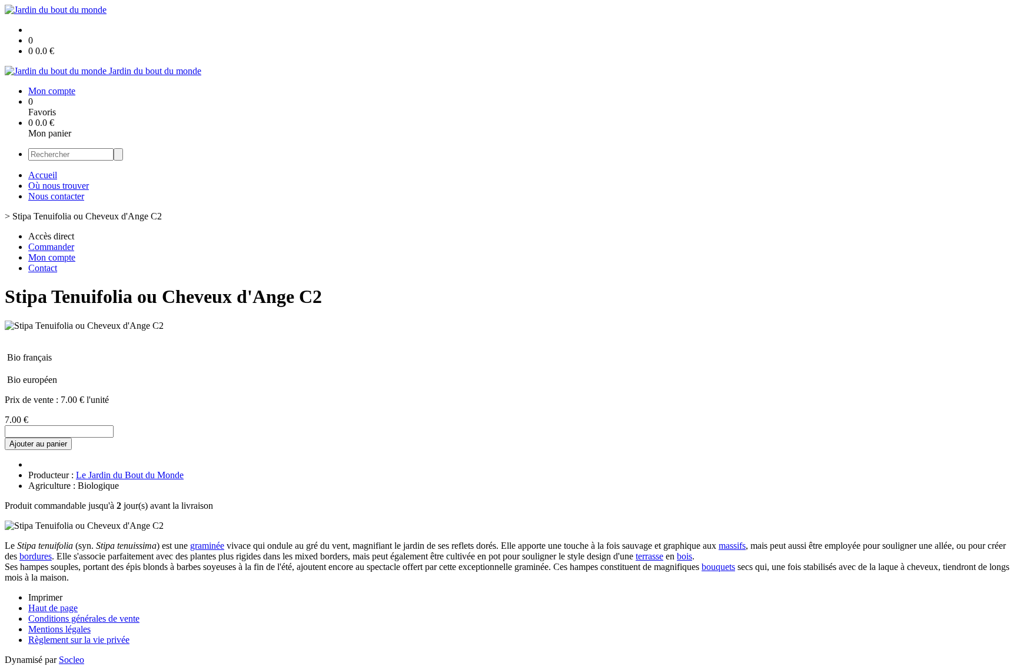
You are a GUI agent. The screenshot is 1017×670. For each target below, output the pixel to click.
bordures (35, 556)
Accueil (42, 175)
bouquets (718, 567)
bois (684, 556)
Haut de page (53, 608)
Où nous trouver (58, 186)
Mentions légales (59, 629)
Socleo (71, 660)
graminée (207, 546)
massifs (732, 546)
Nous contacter (56, 196)
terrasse (649, 556)
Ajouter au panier (38, 443)
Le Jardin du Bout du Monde (130, 475)
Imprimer (45, 597)
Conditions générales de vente (83, 619)
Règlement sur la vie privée (78, 640)
